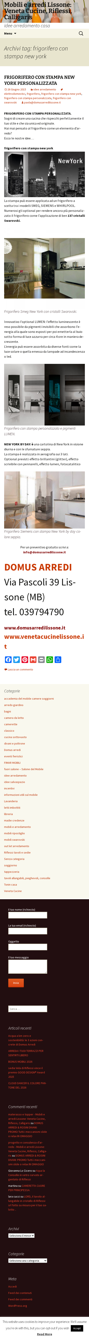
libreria (8, 814)
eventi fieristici (13, 756)
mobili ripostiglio (14, 833)
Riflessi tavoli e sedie (17, 852)
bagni (7, 711)
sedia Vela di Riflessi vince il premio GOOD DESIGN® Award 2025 (26, 1072)
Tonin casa (10, 884)
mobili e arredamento (17, 827)
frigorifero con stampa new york (61, 94)
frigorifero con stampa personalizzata (27, 98)
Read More (44, 1334)
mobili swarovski (14, 840)
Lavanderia (11, 801)
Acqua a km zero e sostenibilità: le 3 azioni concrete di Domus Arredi (25, 1040)
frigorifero (33, 94)
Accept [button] (77, 1328)
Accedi (12, 1286)
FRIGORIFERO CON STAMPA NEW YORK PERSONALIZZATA (39, 80)
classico (9, 730)
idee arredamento (45, 89)
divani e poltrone (14, 743)
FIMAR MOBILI (12, 763)
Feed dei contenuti (20, 1293)
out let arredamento (16, 846)
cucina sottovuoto (15, 737)
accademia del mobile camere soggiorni (29, 698)
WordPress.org (17, 1306)
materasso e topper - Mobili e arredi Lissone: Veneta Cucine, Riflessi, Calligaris (27, 1118)
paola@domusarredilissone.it (42, 102)
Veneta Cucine (13, 891)
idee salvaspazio (14, 782)
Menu (8, 33)
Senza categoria (14, 859)
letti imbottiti (12, 807)
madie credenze (14, 820)
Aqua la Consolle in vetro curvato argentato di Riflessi (26, 1175)
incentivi (9, 788)
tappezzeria (11, 872)
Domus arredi (12, 750)
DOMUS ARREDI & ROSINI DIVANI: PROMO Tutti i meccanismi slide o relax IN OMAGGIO (27, 1160)
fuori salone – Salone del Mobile (23, 769)
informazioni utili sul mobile (21, 795)
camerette (10, 724)
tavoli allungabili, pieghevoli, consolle (27, 878)
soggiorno (10, 865)
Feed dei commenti (20, 1299)
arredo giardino (13, 705)
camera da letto (14, 718)
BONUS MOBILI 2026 (20, 1061)
